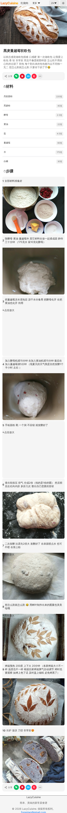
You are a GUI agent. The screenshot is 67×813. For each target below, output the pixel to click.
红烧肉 (24, 3)
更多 (35, 3)
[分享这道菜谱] (40, 76)
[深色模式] (63, 3)
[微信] (16, 76)
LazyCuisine (9, 3)
